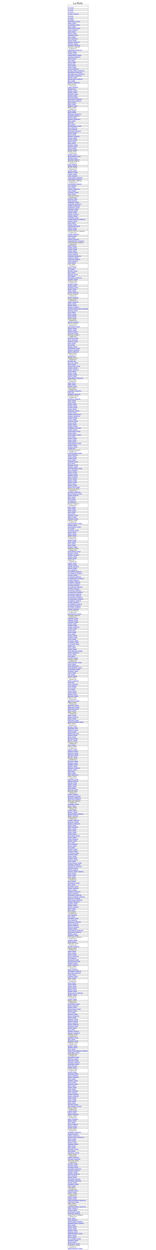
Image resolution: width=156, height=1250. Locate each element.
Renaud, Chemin (72, 1007)
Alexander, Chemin (73, 35)
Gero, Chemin (71, 436)
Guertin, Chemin (72, 458)
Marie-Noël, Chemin (73, 720)
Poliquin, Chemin (72, 933)
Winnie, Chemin (72, 1237)
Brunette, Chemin (72, 150)
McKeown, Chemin (73, 753)
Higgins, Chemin (72, 480)
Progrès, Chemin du (73, 965)
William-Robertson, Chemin (75, 1233)
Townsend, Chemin (73, 1167)
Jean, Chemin (71, 513)
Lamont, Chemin (72, 623)
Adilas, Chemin (72, 23)
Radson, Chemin (72, 989)
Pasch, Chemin (72, 876)
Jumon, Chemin (72, 532)
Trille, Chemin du (72, 164)
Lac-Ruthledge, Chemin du (75, 604)
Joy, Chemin (71, 528)
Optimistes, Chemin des (74, 864)
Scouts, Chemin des (73, 1075)
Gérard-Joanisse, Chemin (74, 434)
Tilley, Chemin (72, 1147)
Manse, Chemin (72, 715)
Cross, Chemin (72, 262)
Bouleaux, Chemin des (74, 136)
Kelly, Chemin (71, 543)
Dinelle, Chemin (72, 289)
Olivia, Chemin (72, 861)
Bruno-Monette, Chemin (74, 156)
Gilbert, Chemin (72, 441)
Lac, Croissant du (72, 570)
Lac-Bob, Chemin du (73, 580)
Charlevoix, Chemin (73, 209)
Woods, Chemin (72, 1242)
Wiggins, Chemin (72, 1230)
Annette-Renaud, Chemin (74, 55)
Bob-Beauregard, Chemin (74, 126)
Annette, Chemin (72, 53)
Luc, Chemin (71, 689)
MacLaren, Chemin (73, 696)
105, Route (71, 19)
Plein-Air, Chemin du (73, 927)
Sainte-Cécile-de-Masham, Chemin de (78, 1050)
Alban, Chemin (72, 26)
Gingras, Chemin (72, 445)
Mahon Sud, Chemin (73, 705)
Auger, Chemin (72, 65)
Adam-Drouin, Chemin (74, 21)
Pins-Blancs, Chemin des (74, 922)
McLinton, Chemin (73, 762)
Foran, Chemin (72, 400)
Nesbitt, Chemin (72, 834)
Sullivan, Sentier (72, 1120)
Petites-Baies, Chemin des (74, 895)
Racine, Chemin (72, 987)
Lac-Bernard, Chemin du (74, 576)
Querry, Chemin (72, 978)
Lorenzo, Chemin (72, 676)
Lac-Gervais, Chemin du (74, 590)
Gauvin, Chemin (72, 419)
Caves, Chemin (72, 190)
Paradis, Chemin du (73, 794)
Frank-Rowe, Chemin (73, 411)
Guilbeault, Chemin (73, 461)
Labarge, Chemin (72, 556)
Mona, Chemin (72, 788)
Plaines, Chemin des (73, 923)
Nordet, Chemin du (73, 839)
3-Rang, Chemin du (73, 14)
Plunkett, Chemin (72, 928)
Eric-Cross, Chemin (73, 362)
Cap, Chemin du (72, 185)
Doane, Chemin (72, 291)
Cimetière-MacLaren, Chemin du (76, 219)
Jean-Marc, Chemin (73, 515)
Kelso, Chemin (72, 507)
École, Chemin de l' (73, 339)
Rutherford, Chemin (73, 1037)
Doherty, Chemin (72, 305)
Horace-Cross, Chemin (74, 487)
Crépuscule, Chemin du (74, 259)
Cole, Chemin (71, 237)
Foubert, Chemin (72, 404)
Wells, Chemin (72, 1225)
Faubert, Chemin (72, 373)
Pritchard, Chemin (72, 963)
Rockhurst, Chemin (73, 1026)
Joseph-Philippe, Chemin (74, 527)
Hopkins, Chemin (72, 485)
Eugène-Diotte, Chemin (74, 366)
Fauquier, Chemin (72, 374)
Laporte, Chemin (72, 628)
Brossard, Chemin (72, 146)
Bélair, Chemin (72, 104)
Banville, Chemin (72, 77)
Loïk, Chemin (71, 674)
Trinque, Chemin (72, 1177)
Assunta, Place (72, 63)
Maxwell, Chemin (72, 735)
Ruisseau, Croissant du (74, 1033)
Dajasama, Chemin (73, 274)
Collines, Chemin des (73, 239)
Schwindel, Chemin (73, 1073)
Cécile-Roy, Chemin (73, 192)
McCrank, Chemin (73, 738)
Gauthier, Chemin (72, 417)
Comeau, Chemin (72, 247)
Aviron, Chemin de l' (73, 69)
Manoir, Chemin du (73, 717)
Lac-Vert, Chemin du (73, 609)
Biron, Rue (71, 122)
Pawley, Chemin (72, 890)
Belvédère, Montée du (73, 115)
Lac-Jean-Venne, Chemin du (75, 592)
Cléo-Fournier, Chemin (74, 226)
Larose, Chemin (72, 632)
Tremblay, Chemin (73, 1172)
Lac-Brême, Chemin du (74, 581)
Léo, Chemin (71, 656)
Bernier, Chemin (72, 117)
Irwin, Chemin (71, 508)
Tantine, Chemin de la (73, 1135)
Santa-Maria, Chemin (73, 1064)
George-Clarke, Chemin (74, 431)
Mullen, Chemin (72, 825)
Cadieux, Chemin (72, 174)
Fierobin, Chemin (72, 386)
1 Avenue (71, 7)
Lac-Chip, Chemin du (73, 585)
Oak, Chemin (71, 847)
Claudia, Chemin (72, 224)
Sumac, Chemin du (73, 1124)
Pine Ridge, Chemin (73, 779)
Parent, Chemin (72, 873)
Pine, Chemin (71, 916)
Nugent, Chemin (72, 846)
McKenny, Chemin (73, 751)
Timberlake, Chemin (73, 1149)
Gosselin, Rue (71, 448)
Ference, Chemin (72, 376)
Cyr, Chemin (71, 269)
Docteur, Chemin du (73, 292)
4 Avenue (70, 16)
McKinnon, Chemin (73, 754)
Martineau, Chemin (73, 730)
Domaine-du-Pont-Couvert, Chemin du (78, 308)
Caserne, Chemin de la (74, 189)
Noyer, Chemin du (73, 844)
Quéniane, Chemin (73, 976)
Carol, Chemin (72, 187)
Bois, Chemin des (72, 127)
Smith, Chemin (72, 1089)
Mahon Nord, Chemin (73, 700)
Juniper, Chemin (72, 533)
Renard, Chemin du (73, 1005)
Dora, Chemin (71, 312)
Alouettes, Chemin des (74, 42)
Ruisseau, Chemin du (73, 1031)
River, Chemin (71, 1012)
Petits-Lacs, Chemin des (74, 898)
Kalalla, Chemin (72, 535)
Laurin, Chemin (72, 639)
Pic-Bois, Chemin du (73, 907)
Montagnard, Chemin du (74, 796)
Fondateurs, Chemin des (74, 394)
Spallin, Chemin (72, 1097)
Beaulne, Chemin (72, 92)
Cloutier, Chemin (72, 229)
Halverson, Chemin (73, 465)
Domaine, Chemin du (73, 307)
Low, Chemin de (72, 686)
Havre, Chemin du (73, 470)
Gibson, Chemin (72, 440)
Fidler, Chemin (72, 382)
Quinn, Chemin (72, 984)
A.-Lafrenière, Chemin (74, 25)
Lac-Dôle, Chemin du (73, 588)
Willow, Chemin (72, 1235)
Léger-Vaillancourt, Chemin (75, 651)
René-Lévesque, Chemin (74, 1009)
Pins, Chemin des (72, 915)
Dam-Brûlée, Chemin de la (75, 277)
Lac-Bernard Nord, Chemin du (76, 578)
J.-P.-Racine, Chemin (73, 530)
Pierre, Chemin (72, 908)
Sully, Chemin (71, 1122)
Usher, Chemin (72, 1186)
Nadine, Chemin (72, 832)
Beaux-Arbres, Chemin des (75, 99)
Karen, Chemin (72, 541)
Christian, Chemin (72, 216)
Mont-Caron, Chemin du (74, 799)
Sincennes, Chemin (73, 1084)
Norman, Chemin (72, 840)
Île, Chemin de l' (72, 502)
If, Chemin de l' (72, 500)
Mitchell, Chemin (72, 783)
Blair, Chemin (71, 124)
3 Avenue (70, 12)
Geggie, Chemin (72, 422)
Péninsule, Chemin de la (74, 891)
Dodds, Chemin (72, 303)
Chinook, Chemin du (73, 214)
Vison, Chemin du (72, 1220)
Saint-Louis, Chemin (73, 1060)
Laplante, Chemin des (73, 627)
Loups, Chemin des (73, 684)
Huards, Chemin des (73, 297)
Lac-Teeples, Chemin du (74, 607)
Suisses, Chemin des (73, 302)
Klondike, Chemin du (73, 555)
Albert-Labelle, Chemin (74, 28)
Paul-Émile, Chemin (73, 886)
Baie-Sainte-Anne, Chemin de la (76, 74)
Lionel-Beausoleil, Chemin (75, 453)
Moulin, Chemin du (73, 815)
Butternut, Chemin (73, 172)
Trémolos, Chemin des (74, 1174)
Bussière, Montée (72, 166)
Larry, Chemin (71, 634)
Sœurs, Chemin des (73, 969)
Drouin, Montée (72, 315)
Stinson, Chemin (72, 1112)
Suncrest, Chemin (72, 1125)
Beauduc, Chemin (72, 90)
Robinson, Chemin (73, 1021)
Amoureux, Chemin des (74, 45)
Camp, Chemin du (72, 176)
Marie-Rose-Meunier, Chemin (75, 722)
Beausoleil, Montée (73, 97)
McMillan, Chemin (73, 764)
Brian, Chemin (72, 143)
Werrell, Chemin (72, 1226)
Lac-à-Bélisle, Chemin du (74, 571)
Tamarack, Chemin (73, 1134)
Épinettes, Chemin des (73, 350)
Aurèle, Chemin (72, 67)
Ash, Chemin (71, 60)
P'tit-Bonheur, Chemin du (74, 971)
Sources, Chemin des (73, 1096)
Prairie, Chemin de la (73, 956)
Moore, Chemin (72, 805)
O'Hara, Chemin (72, 856)
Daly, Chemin (71, 276)
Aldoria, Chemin (72, 33)
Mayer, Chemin (72, 737)
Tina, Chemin (71, 1151)
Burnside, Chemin (72, 158)
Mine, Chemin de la (73, 774)
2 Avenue (70, 10)
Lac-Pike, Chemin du (73, 234)
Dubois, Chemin (72, 317)
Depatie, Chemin (72, 285)
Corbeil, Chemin (72, 251)
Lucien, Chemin (72, 691)
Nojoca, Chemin (72, 837)
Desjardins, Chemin (73, 287)
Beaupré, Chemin (72, 95)
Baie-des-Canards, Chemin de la (76, 70)
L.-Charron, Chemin (73, 642)
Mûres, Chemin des (73, 827)
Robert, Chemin (72, 1017)
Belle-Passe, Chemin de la (74, 114)
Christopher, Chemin (73, 217)
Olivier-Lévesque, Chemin (75, 662)
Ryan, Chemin (71, 1049)
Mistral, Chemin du (73, 781)
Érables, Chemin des (73, 351)
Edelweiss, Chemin (73, 341)
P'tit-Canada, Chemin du (74, 973)
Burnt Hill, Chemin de (73, 159)
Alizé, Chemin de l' (73, 38)
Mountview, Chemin (73, 822)
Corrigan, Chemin (72, 252)
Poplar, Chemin (72, 942)
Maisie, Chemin (72, 710)
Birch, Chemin (72, 121)
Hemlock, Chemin (72, 198)
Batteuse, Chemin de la (74, 82)
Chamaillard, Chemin (73, 202)
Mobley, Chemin (72, 784)
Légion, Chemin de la (73, 652)
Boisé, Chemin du (72, 129)
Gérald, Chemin (72, 433)
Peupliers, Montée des (73, 901)
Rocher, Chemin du (73, 1022)
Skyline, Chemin (72, 1087)
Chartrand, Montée (73, 210)
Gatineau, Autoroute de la (74, 414)
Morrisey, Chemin (72, 726)
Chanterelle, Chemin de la (74, 204)
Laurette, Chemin (72, 635)
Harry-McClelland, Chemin (75, 468)
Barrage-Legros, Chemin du (75, 79)
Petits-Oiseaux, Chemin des (75, 900)
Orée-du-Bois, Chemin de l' (75, 50)
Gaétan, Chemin (72, 412)
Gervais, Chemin (72, 438)
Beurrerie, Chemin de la (74, 119)
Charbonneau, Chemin (74, 207)
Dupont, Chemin (72, 330)
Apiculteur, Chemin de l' (74, 57)
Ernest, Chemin (72, 364)
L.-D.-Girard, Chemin (73, 644)
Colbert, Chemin (72, 236)
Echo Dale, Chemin (73, 333)
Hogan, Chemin (72, 484)
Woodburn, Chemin (73, 1240)
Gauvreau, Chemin (73, 421)
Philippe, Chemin (72, 905)
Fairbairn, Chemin (72, 368)
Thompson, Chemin (73, 1144)
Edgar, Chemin (72, 343)
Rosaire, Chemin (72, 1028)
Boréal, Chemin (72, 134)
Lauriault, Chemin (72, 637)
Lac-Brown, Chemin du (74, 583)
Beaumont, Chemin (73, 94)
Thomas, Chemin (72, 1142)
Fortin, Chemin (72, 402)
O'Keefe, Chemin (72, 858)
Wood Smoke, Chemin (74, 1004)
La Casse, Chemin (72, 575)
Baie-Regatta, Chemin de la (75, 72)
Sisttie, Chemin (72, 1085)
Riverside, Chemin (73, 1014)
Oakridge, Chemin (73, 849)
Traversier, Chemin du (73, 1170)
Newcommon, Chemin (74, 835)
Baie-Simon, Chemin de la (75, 75)
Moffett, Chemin (72, 786)
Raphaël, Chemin (72, 991)
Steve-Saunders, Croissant (74, 1106)
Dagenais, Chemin (73, 271)
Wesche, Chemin (72, 999)
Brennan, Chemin (72, 139)
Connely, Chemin (72, 249)
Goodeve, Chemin (72, 446)
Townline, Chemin (73, 1163)
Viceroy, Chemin (72, 1210)
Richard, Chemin (72, 1010)
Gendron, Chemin (72, 426)
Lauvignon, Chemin (73, 640)
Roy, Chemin (71, 1029)
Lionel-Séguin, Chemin (74, 669)
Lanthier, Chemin (72, 625)
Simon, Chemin (72, 1082)
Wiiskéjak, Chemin (73, 1231)
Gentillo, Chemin (72, 429)
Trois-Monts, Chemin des (74, 1180)
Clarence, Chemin (72, 221)
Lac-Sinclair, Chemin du (74, 605)
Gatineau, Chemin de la (74, 416)
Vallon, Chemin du (73, 1208)
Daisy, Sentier (71, 272)
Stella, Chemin (72, 1103)
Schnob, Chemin (72, 810)
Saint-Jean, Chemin (73, 1059)
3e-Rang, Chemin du (73, 322)
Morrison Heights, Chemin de (75, 814)
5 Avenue (70, 18)
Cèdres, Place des (72, 200)
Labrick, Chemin (72, 568)
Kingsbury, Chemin (73, 553)
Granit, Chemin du (73, 454)
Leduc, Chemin (72, 647)
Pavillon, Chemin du (73, 888)
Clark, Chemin (72, 222)
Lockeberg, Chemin (73, 671)
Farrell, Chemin (72, 371)
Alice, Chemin (71, 37)
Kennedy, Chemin (72, 547)
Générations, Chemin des (74, 428)
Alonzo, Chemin (72, 40)
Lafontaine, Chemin (73, 622)
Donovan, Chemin (73, 310)
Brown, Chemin (72, 148)
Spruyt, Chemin (72, 1101)
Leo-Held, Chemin (73, 657)
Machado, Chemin (73, 694)
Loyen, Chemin (72, 687)
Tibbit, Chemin (72, 1146)
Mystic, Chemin (72, 830)
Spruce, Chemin (72, 1099)
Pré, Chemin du (72, 958)
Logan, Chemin (72, 672)
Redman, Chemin (72, 994)
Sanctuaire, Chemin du (74, 1062)
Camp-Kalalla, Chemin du (74, 179)
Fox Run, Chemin (72, 407)
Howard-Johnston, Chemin (75, 493)
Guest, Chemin (72, 460)
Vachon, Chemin (72, 1192)
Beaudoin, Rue (72, 89)
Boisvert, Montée (72, 133)
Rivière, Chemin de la (73, 1016)
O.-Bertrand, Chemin (73, 852)
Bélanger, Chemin (72, 106)
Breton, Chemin (72, 141)
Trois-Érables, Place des (74, 1179)
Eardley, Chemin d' (73, 331)
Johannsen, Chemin (73, 518)
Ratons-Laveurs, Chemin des (75, 993)
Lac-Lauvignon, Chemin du (75, 597)
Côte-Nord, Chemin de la (74, 256)
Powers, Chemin (72, 954)
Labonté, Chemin (72, 564)
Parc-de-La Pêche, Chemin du (75, 871)
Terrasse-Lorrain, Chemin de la (76, 1137)
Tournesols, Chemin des (74, 1159)
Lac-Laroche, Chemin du (74, 595)
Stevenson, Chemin (73, 1104)
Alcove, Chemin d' (73, 30)
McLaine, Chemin (72, 756)
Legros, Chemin (72, 654)
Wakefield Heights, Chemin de (76, 1223)
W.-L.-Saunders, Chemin (74, 1238)
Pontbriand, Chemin (73, 618)
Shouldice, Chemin (73, 1080)
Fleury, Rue (71, 392)
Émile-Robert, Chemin (74, 348)
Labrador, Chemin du (73, 566)
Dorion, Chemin (72, 314)
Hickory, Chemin (72, 478)
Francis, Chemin (72, 409)
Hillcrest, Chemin (72, 482)
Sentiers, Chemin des (73, 1077)
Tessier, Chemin (72, 1139)
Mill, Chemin (71, 771)
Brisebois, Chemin (73, 145)
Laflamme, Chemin (73, 620)
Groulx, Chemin (72, 456)
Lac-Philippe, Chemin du (74, 600)
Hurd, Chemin (71, 497)
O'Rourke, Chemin (73, 868)
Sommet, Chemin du (73, 1094)
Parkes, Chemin (72, 875)
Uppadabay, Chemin (73, 1184)
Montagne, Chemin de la (74, 797)
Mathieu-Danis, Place (73, 733)
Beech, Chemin (72, 102)
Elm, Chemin (71, 345)
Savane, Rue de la (72, 1065)
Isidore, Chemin (72, 510)
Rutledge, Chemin (72, 1045)
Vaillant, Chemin (72, 1198)
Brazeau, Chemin (72, 138)
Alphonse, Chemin (73, 43)
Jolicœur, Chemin (72, 525)
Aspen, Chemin (72, 62)
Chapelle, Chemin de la (74, 205)
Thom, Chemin (72, 1140)
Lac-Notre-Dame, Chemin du (75, 599)
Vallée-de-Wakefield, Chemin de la (77, 1200)
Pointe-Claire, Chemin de (74, 932)
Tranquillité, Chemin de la (74, 1168)
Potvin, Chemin (72, 953)
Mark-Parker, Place (73, 728)
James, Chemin (72, 512)
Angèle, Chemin (72, 51)
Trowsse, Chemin (72, 1182)
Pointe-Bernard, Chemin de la (75, 930)
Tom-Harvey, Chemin (73, 1152)
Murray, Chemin (72, 828)
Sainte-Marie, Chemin (73, 1052)
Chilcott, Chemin (72, 212)
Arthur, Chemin (72, 58)
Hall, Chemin (71, 463)
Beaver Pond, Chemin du (74, 101)
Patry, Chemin (71, 884)
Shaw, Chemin (72, 1079)
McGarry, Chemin (72, 740)
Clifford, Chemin (72, 228)
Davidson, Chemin (73, 279)
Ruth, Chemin (71, 1039)
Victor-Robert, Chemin (74, 1211)
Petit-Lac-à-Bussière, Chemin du (76, 896)
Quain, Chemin (72, 974)
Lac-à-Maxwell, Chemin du (75, 573)
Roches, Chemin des (73, 1024)
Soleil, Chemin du (72, 1092)
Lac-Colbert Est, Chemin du (75, 587)
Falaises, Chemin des (73, 369)
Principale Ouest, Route (74, 961)
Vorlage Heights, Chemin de (75, 1221)
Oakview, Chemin (72, 851)
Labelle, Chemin (72, 558)
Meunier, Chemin (72, 769)
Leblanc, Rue (71, 645)
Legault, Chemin (72, 649)
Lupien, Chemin (72, 692)
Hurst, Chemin (72, 498)
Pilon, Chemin (71, 910)
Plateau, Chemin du (73, 925)
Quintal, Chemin (72, 986)
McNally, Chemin (72, 766)
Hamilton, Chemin (73, 466)
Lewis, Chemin (72, 664)
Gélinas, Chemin (72, 424)
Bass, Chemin (71, 81)
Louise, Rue (71, 682)
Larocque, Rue (72, 630)
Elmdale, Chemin (72, 346)
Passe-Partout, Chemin (74, 883)
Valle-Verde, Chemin (73, 1202)
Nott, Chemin (71, 842)
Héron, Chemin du (73, 477)
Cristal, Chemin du (73, 261)
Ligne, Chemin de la (73, 666)
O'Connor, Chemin (73, 854)
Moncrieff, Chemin (73, 789)
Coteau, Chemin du (73, 87)
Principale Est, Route (73, 959)
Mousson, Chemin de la (74, 823)
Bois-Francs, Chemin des (74, 131)
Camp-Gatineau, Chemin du (75, 177)
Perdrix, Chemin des (73, 680)
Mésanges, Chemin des (74, 768)
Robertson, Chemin (73, 1019)
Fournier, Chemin (72, 405)
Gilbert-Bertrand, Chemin (74, 443)
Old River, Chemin (73, 859)
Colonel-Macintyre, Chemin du (76, 241)
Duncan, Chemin (72, 328)
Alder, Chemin (72, 31)
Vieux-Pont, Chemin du (74, 1213)
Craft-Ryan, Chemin (73, 257)
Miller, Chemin (72, 773)
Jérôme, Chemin (72, 517)
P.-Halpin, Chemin (73, 903)
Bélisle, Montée (72, 110)
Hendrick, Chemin (73, 475)
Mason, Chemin (72, 731)
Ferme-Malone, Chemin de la (75, 378)
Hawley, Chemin (72, 472)
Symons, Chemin (72, 1127)
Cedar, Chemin (72, 194)
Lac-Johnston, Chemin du (74, 593)
